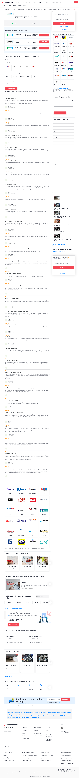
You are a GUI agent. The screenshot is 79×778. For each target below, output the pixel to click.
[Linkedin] (10, 728)
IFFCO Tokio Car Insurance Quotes (12, 567)
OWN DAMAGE (29, 9)
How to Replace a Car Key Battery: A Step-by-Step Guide (63, 224)
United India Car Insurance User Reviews (61, 182)
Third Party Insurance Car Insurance (40, 714)
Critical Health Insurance (26, 757)
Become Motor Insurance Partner (66, 752)
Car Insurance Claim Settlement (53, 712)
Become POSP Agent (56, 2)
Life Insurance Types (45, 752)
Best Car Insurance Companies (8, 760)
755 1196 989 (8, 731)
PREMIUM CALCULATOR (67, 9)
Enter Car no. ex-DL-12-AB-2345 (54, 699)
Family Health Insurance (26, 760)
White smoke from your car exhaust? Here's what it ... (11, 664)
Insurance (17, 2)
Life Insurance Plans (44, 758)
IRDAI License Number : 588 (64, 769)
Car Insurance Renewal (27, 712)
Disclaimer (48, 730)
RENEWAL (59, 9)
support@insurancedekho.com (12, 730)
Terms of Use (36, 732)
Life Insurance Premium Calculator (47, 761)
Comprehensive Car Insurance (13, 714)
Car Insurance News (61, 244)
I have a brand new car (63, 29)
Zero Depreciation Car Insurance (26, 714)
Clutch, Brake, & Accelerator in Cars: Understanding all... (62, 232)
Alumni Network (49, 736)
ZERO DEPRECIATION (38, 9)
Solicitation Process (49, 734)
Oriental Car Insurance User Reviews (60, 161)
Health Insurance (25, 728)
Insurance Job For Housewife (66, 760)
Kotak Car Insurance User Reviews (60, 143)
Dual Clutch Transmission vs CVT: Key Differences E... (42, 664)
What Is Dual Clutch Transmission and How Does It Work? (63, 209)
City (34, 76)
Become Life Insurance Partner (66, 755)
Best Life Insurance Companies (46, 757)
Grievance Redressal (37, 727)
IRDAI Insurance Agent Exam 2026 (66, 758)
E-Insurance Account (38, 735)
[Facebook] (4, 728)
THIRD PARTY (13, 9)
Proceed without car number (63, 26)
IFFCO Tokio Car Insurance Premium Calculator (26, 569)
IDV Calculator (5, 755)
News (47, 2)
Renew (35, 2)
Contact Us (48, 725)
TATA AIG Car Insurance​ (54, 715)
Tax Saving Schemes (25, 738)
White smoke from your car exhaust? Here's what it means (63, 201)
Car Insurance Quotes (18, 712)
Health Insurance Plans (26, 750)
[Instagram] (8, 728)
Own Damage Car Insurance (8, 757)
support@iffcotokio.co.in (37, 642)
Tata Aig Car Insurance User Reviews (60, 179)
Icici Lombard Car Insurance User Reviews (61, 140)
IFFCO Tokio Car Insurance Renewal (42, 568)
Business (23, 735)
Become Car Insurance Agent (59, 251)
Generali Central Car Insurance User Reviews (62, 134)
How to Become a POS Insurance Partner (68, 757)
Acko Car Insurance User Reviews (60, 122)
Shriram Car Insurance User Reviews (60, 176)
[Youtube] (6, 728)
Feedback (48, 727)
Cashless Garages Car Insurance (13, 715)
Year (7, 83)
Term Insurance (24, 732)
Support (41, 2)
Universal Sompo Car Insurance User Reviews (62, 185)
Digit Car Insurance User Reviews (60, 131)
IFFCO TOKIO (6, 9)
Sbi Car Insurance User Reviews (59, 173)
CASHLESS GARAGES (52, 9)
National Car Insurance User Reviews (60, 152)
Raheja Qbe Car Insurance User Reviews (61, 164)
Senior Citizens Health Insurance (28, 761)
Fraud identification (49, 728)
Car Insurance (10, 712)
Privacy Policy (36, 725)
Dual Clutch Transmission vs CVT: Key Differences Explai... (62, 217)
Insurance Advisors (26, 2)
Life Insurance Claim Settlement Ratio (48, 754)
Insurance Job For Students (65, 761)
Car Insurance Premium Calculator (39, 712)
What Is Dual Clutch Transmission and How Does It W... (27, 664)
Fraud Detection (37, 728)
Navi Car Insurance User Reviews (59, 155)
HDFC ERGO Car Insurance (65, 715)
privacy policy (29, 703)
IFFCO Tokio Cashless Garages (15, 608)
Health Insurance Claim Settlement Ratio (29, 755)
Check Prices (44, 35)
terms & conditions (22, 703)
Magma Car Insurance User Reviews (60, 149)
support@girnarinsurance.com (15, 642)
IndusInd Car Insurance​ (34, 717)
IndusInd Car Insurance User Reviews (60, 167)
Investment (24, 733)
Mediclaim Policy (25, 754)
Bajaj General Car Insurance (12, 717)
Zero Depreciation (21, 688)
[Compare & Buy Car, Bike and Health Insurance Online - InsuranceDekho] (7, 2)
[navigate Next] (50, 562)
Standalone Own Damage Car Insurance (28, 715)
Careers (47, 737)
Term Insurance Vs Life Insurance (47, 755)
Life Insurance (24, 730)
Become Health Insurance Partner (66, 754)
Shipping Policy (36, 730)
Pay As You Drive (9, 688)
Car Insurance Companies (62, 88)
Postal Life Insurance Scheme (46, 750)
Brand (8, 62)
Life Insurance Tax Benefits (46, 760)
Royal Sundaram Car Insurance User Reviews (62, 170)
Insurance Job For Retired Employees (67, 763)
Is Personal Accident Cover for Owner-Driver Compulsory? (32, 581)
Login (76, 2)
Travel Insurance (25, 736)
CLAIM (44, 9)
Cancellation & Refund (38, 733)
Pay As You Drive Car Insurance (54, 714)
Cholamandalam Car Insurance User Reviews (62, 125)
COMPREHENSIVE (21, 9)
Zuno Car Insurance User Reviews (60, 188)
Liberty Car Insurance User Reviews (60, 146)
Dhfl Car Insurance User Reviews (59, 128)
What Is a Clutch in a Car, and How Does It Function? (63, 240)
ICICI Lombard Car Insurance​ (43, 715)
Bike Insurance (24, 727)
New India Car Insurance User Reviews (61, 158)
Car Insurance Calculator (7, 752)
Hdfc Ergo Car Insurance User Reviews (61, 137)
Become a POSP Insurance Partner (67, 750)
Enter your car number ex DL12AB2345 (61, 19)
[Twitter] (12, 728)
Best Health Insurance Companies (28, 752)
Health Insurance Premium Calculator (29, 758)
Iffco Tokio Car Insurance (24, 717)
